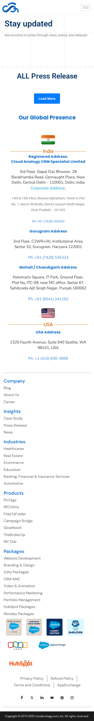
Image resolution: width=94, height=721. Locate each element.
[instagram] (72, 697)
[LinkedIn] (42, 697)
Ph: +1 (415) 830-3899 (48, 358)
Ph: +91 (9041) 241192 (48, 299)
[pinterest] (62, 697)
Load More (47, 98)
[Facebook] (21, 697)
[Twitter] (32, 697)
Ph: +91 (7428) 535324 (48, 221)
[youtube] (52, 697)
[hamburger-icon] (86, 7)
